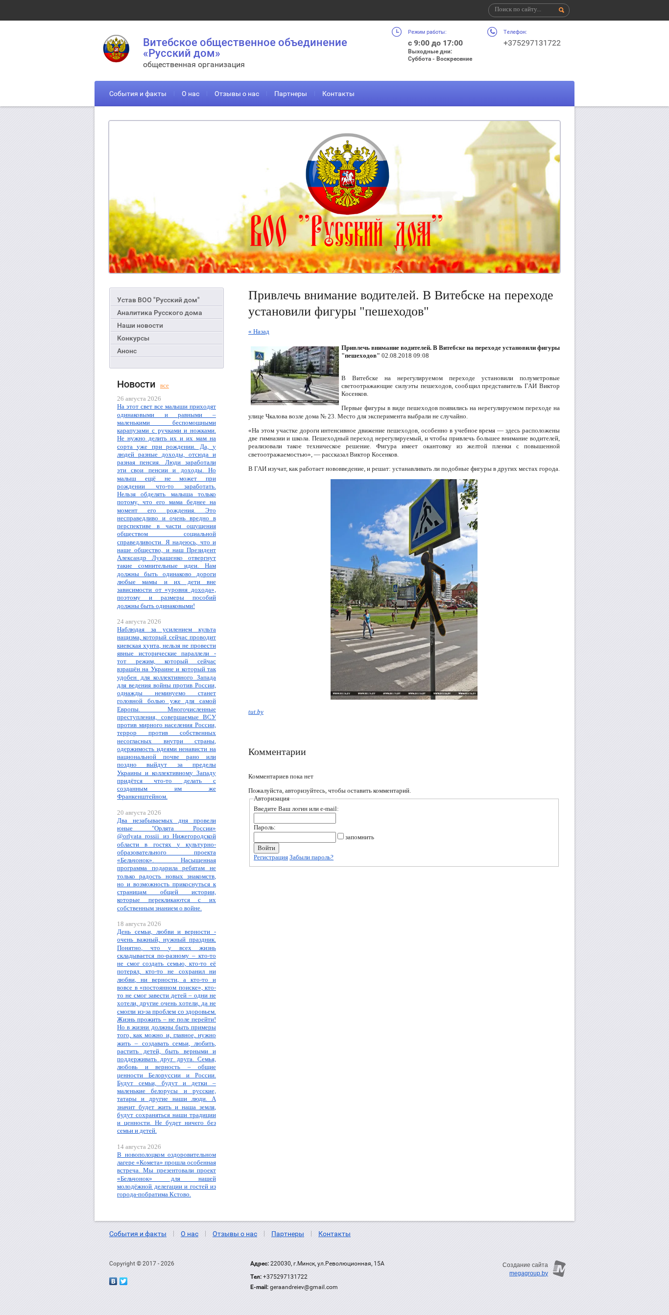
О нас (190, 93)
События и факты (138, 93)
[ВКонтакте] (113, 1281)
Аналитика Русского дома (159, 313)
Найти (561, 10)
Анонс (127, 351)
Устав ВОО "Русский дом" (158, 300)
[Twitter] (123, 1281)
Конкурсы (133, 338)
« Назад (258, 331)
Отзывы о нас (237, 93)
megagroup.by (528, 1273)
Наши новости (140, 325)
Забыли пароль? (311, 857)
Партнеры (290, 93)
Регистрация (271, 857)
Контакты (338, 93)
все (164, 385)
